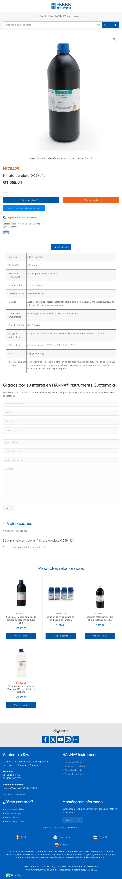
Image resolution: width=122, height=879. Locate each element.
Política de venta (13, 817)
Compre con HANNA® (15, 809)
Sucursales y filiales (74, 774)
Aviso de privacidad (74, 770)
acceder (14, 547)
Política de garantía (14, 821)
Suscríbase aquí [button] (73, 820)
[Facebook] (45, 739)
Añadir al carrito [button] (21, 636)
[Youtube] (60, 739)
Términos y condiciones (76, 766)
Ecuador (64, 844)
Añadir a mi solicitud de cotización (23, 208)
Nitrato (14, 226)
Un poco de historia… (74, 762)
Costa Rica (103, 837)
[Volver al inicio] (61, 6)
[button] (114, 6)
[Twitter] (53, 739)
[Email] (75, 739)
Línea (27, 223)
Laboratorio (18, 223)
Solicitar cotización (30, 200)
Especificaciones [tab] (61, 246)
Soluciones (35, 223)
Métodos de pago (13, 813)
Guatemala (64, 837)
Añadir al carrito (91, 200)
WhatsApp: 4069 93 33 (14, 794)
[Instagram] (68, 739)
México (24, 837)
